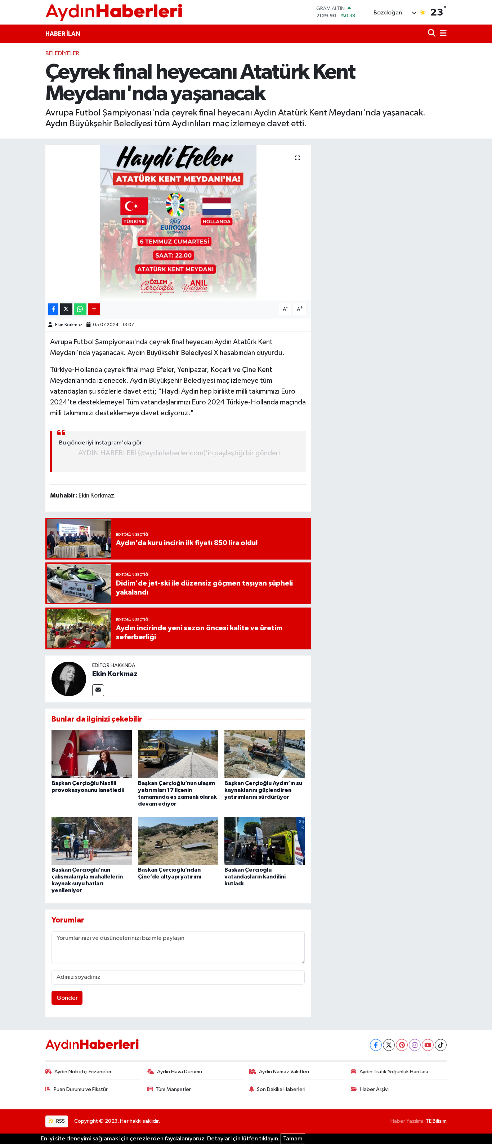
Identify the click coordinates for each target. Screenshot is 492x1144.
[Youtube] (428, 1045)
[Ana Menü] (442, 33)
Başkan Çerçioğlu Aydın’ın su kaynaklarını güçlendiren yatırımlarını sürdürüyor (263, 790)
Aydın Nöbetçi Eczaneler (83, 1071)
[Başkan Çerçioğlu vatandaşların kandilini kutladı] (264, 841)
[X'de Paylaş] (66, 309)
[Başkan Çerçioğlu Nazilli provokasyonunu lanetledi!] (92, 754)
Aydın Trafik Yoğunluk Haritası (393, 1071)
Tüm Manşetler (173, 1089)
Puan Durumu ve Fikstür (81, 1089)
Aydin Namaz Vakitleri (284, 1071)
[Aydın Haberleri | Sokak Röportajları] (113, 12)
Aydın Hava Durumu (179, 1071)
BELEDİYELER (62, 54)
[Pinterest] (402, 1045)
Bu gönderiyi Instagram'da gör (100, 443)
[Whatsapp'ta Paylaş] (80, 309)
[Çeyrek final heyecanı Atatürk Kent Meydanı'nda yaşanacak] (178, 223)
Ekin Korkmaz (68, 325)
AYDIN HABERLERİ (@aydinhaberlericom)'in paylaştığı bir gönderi (179, 453)
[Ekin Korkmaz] (69, 679)
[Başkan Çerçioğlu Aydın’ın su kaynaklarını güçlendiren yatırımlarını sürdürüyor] (264, 754)
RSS (60, 1121)
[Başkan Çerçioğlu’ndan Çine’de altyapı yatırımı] (178, 841)
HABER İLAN (62, 34)
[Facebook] (376, 1045)
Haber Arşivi (374, 1089)
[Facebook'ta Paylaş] (53, 309)
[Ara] (432, 33)
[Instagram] (415, 1045)
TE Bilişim (436, 1121)
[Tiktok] (441, 1045)
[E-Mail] (98, 690)
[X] (389, 1045)
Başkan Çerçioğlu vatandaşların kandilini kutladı (255, 876)
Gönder (67, 998)
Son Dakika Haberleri (281, 1089)
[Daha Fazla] (94, 309)
